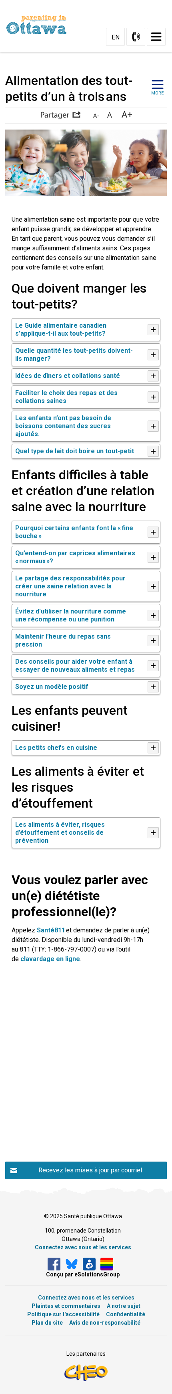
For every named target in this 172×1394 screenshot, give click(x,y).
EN (116, 37)
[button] (60, 115)
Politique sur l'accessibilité (63, 1314)
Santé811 (51, 930)
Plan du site (47, 1322)
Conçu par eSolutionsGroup (83, 1274)
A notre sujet (123, 1306)
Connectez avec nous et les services (83, 1247)
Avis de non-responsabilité (104, 1322)
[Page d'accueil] (39, 24)
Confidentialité (125, 1314)
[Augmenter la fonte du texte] (109, 115)
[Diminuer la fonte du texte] (96, 115)
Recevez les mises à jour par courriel (90, 1170)
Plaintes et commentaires (66, 1306)
